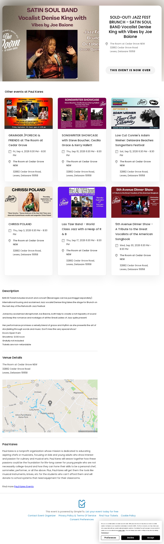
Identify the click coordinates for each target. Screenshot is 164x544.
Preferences (110, 538)
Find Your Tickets (108, 515)
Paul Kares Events (24, 486)
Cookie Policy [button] (121, 530)
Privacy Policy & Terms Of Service (77, 515)
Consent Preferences (82, 519)
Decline (130, 538)
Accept (150, 538)
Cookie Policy (128, 515)
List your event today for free (102, 511)
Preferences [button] (105, 532)
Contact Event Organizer (42, 515)
